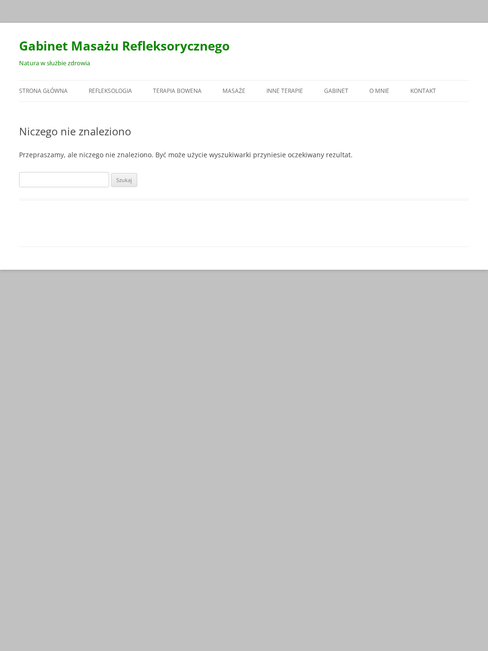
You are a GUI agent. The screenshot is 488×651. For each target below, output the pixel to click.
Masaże (234, 91)
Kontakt (423, 91)
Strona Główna (43, 91)
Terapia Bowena (177, 91)
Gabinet (336, 91)
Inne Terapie (284, 91)
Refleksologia (110, 91)
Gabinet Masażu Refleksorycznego (124, 45)
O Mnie (379, 91)
